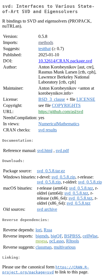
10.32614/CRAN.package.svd (65, 60)
